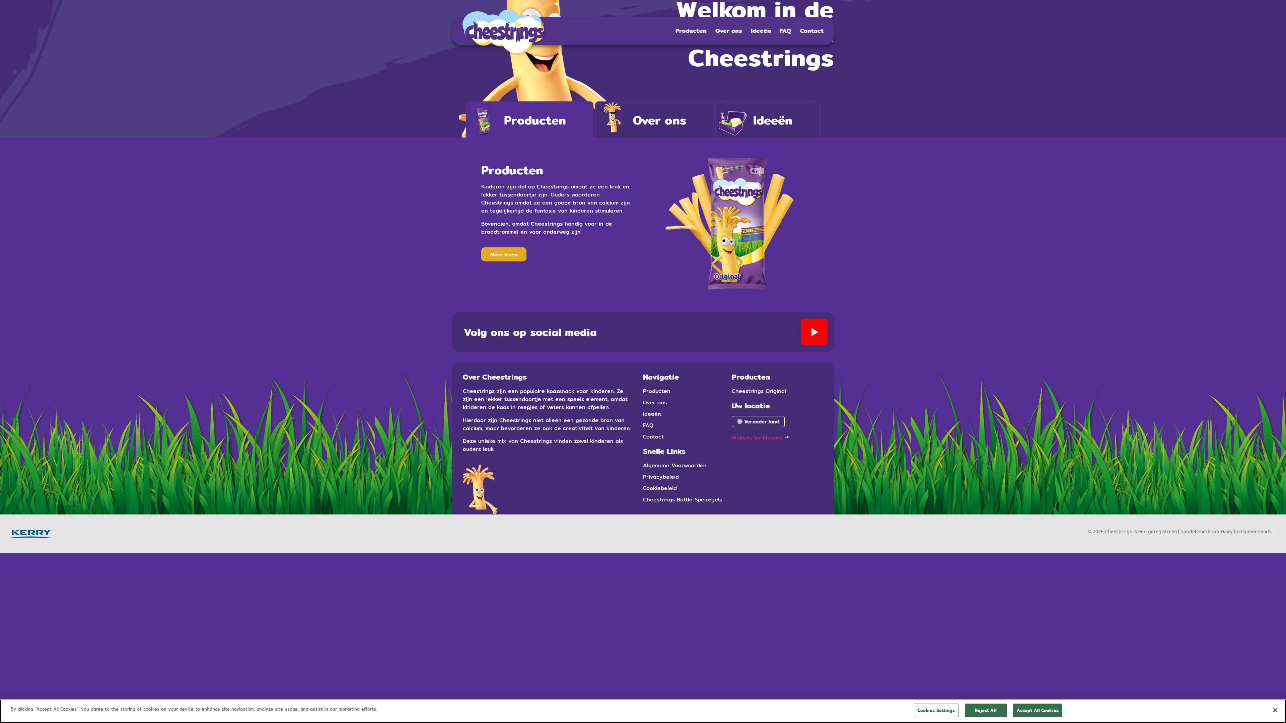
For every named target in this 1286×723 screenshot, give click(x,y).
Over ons (728, 30)
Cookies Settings (936, 710)
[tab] (529, 120)
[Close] (1275, 710)
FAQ (785, 30)
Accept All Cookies (1038, 710)
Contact (812, 30)
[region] (643, 711)
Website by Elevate (757, 437)
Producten (691, 30)
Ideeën (761, 30)
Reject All (986, 710)
